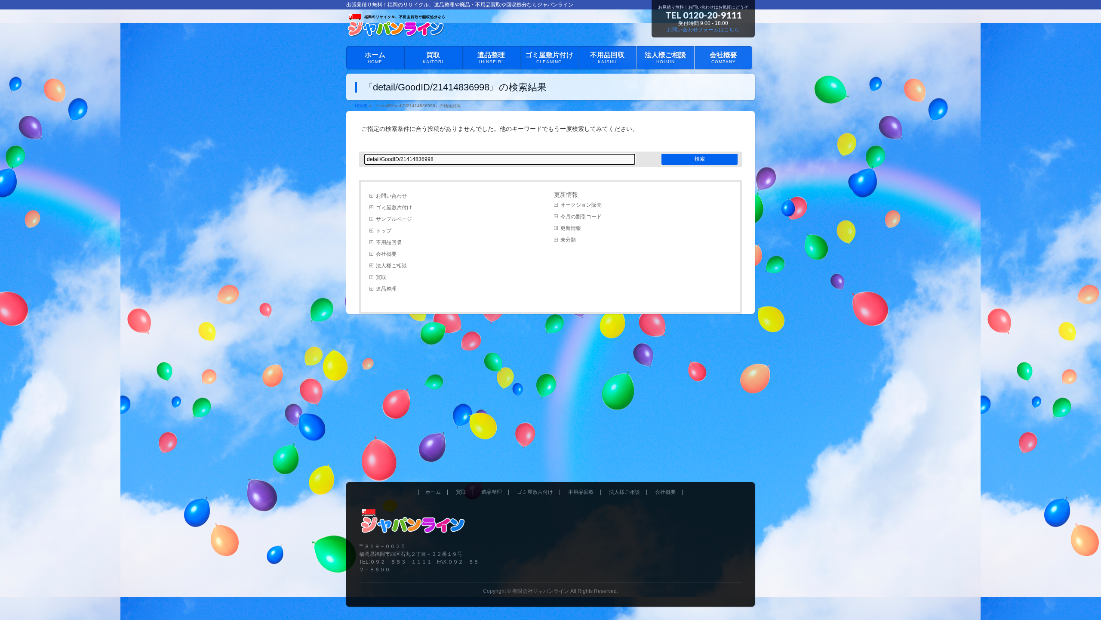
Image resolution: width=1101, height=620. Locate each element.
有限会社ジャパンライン (540, 591)
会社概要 (386, 254)
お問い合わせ (391, 196)
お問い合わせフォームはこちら (703, 30)
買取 (381, 277)
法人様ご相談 (391, 266)
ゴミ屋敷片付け (394, 208)
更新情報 (570, 228)
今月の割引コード (581, 217)
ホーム (433, 492)
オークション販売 (581, 205)
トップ (383, 231)
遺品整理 (386, 289)
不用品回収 (389, 242)
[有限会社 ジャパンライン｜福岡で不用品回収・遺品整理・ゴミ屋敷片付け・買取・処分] (397, 29)
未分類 (568, 240)
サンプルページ (394, 219)
